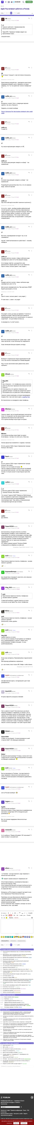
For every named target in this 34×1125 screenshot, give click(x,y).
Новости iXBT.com (5, 1009)
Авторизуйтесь (5, 940)
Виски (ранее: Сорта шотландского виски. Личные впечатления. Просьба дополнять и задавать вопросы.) (17, 955)
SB (6, 19)
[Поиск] (23, 2)
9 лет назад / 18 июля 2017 (12, 654)
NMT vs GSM (5, 1047)
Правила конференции (16, 1110)
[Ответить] (29, 18)
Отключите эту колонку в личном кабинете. (11, 1066)
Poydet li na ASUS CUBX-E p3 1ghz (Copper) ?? (12, 1063)
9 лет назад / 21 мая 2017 (12, 484)
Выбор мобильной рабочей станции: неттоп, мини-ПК (15, 974)
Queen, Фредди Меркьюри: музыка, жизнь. (12, 963)
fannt (7, 456)
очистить (16, 917)
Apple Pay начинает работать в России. (15, 9)
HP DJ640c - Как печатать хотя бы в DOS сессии (13, 1059)
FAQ (28, 1110)
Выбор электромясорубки (9, 992)
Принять (16, 1123)
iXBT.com (3, 1118)
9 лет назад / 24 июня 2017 (12, 589)
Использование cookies (7, 1113)
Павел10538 (9, 526)
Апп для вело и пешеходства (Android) (11, 988)
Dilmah (7, 374)
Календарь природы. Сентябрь (11, 1007)
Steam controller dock (9, 997)
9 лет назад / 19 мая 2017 (12, 20)
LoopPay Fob (26, 397)
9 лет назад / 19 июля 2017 (12, 693)
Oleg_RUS (8, 587)
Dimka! (7, 731)
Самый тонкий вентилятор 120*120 (12, 1000)
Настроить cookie (18, 1113)
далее (18, 13)
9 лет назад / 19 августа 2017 (12, 707)
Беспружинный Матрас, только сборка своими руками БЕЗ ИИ (16, 982)
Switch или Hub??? (7, 1045)
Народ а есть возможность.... (9, 1050)
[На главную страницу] (2, 2)
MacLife (2, 6)
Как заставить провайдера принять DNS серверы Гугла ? (15, 985)
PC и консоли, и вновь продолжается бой (12, 965)
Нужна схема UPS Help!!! (8, 1057)
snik (6, 652)
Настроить (23, 1123)
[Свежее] (8, 2)
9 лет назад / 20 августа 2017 (12, 733)
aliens (7, 868)
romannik (8, 830)
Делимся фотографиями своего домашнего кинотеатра (15, 957)
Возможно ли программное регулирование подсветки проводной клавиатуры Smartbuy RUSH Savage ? (16, 1005)
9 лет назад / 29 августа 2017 (12, 769)
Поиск (24, 1110)
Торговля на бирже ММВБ (8, 977)
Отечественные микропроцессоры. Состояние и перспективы (17, 951)
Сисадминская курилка (8, 990)
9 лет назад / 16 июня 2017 (12, 528)
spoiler (30, 913)
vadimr (7, 482)
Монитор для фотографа (8, 959)
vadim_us (8, 96)
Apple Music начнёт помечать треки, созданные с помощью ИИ (17, 1021)
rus (4, 917)
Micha (7, 611)
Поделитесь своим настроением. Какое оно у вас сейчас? (16, 969)
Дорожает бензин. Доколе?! (9, 967)
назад (2, 13)
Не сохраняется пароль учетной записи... (12, 1049)
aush (6, 556)
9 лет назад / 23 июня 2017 (12, 557)
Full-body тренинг (7, 975)
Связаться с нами (5, 1110)
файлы (11, 917)
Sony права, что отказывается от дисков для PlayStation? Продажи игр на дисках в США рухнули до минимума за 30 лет (18, 1024)
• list (14, 915)
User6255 (8, 691)
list (17, 915)
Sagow (7, 801)
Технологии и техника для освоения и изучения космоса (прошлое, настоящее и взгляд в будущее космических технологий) (18, 980)
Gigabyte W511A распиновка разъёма (12, 1002)
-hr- (2, 917)
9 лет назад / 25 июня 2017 (12, 631)
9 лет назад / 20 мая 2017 (12, 376)
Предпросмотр (21, 940)
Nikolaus (8, 409)
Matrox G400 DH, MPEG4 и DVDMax (10, 1052)
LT (6, 68)
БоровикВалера (10, 572)
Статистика (4, 1112)
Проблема (6, 998)
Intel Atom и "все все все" (9, 986)
